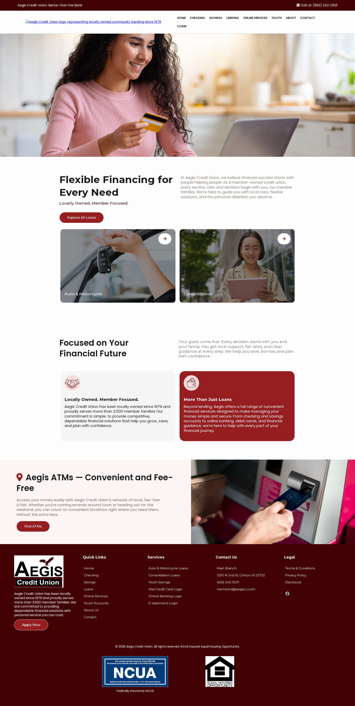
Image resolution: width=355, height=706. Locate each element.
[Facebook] (287, 593)
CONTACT (307, 18)
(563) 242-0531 (325, 5)
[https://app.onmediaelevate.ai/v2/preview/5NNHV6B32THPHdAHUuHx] (93, 21)
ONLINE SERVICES (255, 18)
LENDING (232, 18)
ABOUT (291, 18)
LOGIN (181, 26)
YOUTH (277, 18)
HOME (181, 18)
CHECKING (197, 18)
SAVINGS (215, 18)
